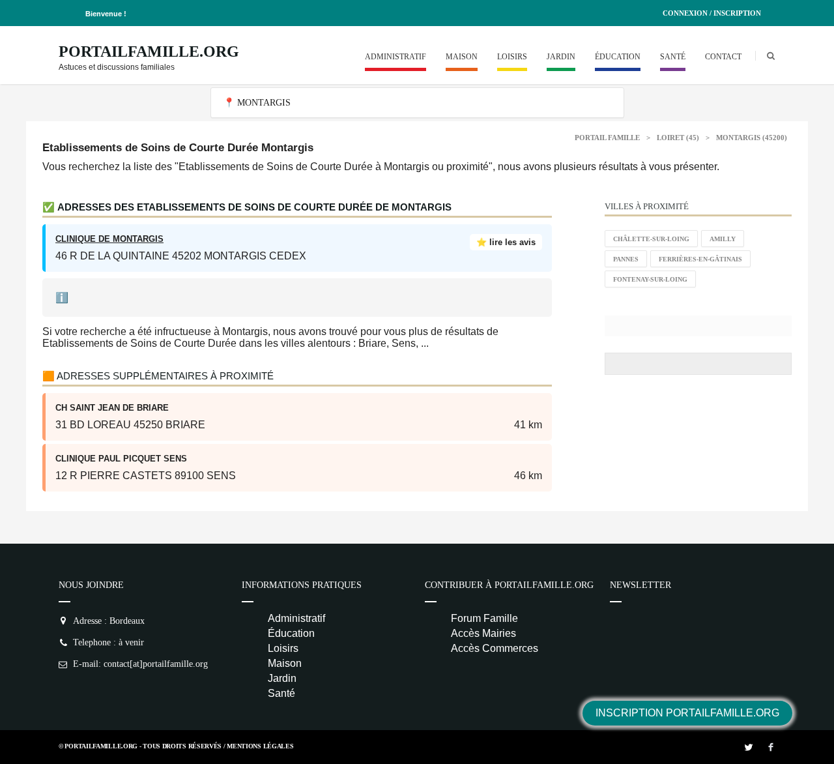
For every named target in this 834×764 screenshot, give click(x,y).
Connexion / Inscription (712, 13)
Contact (723, 56)
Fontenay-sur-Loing (650, 279)
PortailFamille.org (149, 51)
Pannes (626, 259)
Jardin (561, 56)
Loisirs (512, 56)
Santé (672, 56)
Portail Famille (607, 137)
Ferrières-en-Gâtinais (700, 259)
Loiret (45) (678, 137)
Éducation (617, 56)
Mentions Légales (260, 746)
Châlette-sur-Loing (651, 238)
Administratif (395, 56)
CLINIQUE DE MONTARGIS (109, 239)
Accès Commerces (494, 648)
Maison (462, 56)
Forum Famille (484, 618)
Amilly (723, 238)
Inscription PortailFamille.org (687, 712)
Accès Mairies (483, 633)
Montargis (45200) (751, 137)
